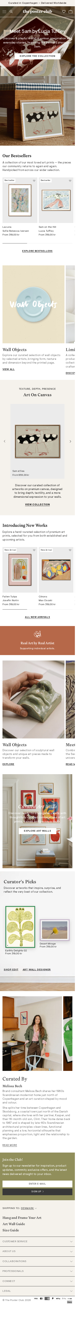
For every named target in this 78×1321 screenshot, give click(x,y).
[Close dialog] (74, 630)
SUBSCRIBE (56, 675)
